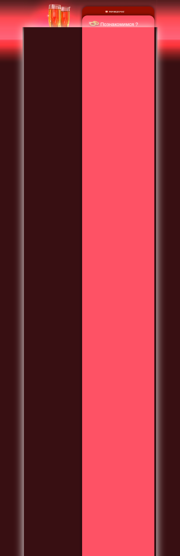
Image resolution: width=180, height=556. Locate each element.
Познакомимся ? (119, 24)
